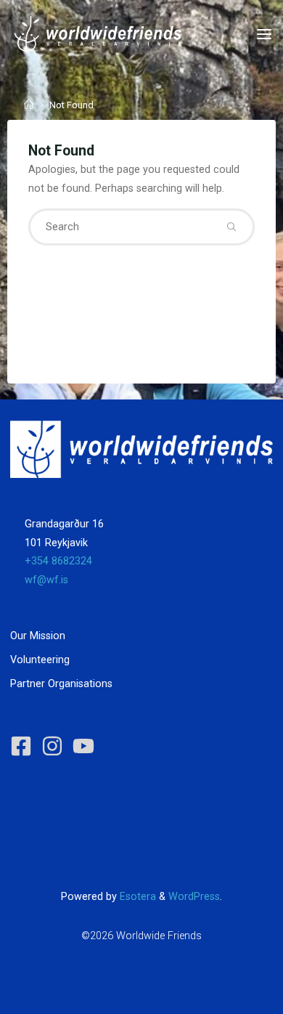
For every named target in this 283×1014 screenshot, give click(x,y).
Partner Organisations (61, 684)
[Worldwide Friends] (97, 34)
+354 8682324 (58, 561)
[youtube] (87, 746)
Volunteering (40, 660)
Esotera (136, 897)
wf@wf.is (46, 580)
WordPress (194, 897)
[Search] (231, 226)
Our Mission (37, 636)
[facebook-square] (24, 746)
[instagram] (55, 746)
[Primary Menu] (264, 34)
